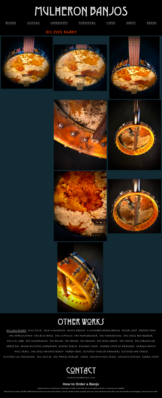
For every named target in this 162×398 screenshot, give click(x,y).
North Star (73, 351)
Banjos (11, 23)
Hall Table (21, 351)
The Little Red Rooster (138, 335)
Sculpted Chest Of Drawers (101, 351)
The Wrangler (145, 341)
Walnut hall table (103, 356)
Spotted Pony (147, 330)
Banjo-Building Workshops (39, 346)
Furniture (87, 23)
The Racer (56, 341)
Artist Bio (12, 346)
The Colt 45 (44, 356)
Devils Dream (76, 330)
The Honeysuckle (110, 335)
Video (110, 23)
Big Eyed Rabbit (16, 330)
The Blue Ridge (43, 335)
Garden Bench (146, 346)
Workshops (59, 23)
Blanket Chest (88, 346)
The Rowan (87, 341)
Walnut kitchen (129, 356)
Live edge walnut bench (47, 351)
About (131, 23)
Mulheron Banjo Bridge (103, 330)
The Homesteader (86, 335)
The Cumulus (63, 335)
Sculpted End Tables (134, 351)
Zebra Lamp (150, 356)
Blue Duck (35, 330)
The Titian (126, 341)
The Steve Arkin (107, 341)
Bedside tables (68, 346)
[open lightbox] (27, 62)
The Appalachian (21, 335)
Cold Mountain (54, 330)
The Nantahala (37, 341)
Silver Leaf (129, 330)
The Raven (71, 341)
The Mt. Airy (15, 341)
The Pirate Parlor (65, 356)
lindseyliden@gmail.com (81, 378)
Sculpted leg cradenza (19, 356)
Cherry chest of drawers (117, 346)
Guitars (33, 23)
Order (152, 23)
